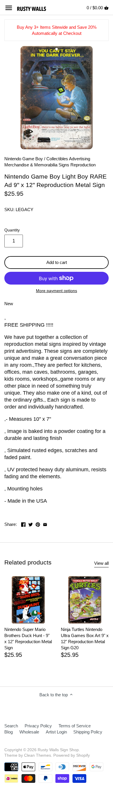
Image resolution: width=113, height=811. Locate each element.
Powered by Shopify (71, 755)
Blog (8, 731)
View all (101, 563)
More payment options (56, 291)
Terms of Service (75, 725)
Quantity (12, 230)
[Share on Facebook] (23, 523)
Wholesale (29, 731)
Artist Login (56, 731)
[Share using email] (45, 523)
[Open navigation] (8, 7)
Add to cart (56, 262)
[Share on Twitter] (30, 523)
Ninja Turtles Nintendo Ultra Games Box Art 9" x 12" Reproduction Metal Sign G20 (85, 638)
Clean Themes (37, 755)
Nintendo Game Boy (23, 158)
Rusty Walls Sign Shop (58, 750)
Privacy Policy (38, 725)
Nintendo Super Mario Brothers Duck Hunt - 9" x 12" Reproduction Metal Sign (28, 638)
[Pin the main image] (38, 523)
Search (11, 725)
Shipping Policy (87, 731)
